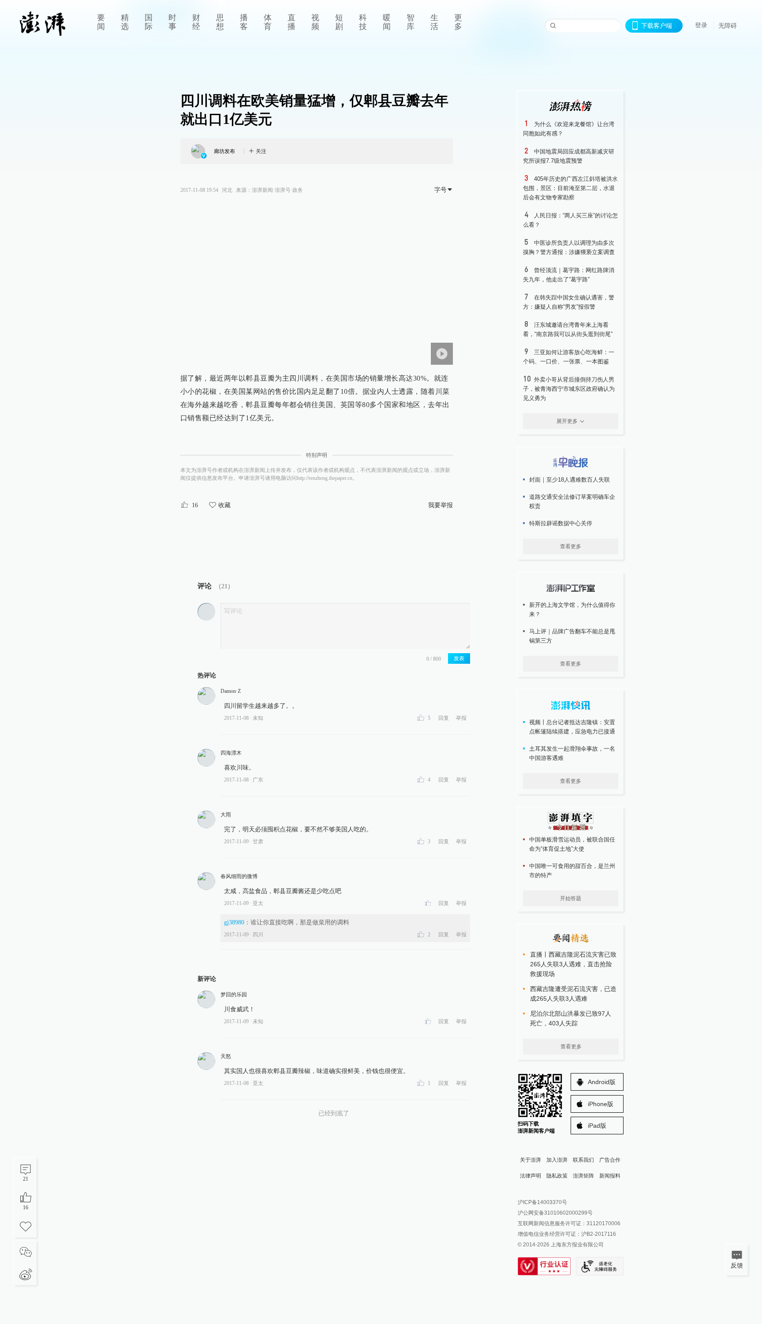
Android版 (602, 1081)
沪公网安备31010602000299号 (555, 1213)
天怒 (225, 1056)
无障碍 (727, 25)
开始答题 (570, 898)
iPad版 (597, 1125)
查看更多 (570, 546)
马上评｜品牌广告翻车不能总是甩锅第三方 (572, 636)
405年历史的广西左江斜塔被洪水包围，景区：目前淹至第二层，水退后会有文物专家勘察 (570, 188)
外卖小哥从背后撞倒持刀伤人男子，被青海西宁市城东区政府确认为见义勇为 (569, 388)
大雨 (225, 815)
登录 (701, 25)
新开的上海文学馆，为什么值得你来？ (572, 609)
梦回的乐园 (233, 994)
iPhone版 (600, 1103)
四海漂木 (231, 753)
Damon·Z (230, 691)
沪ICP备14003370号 (542, 1202)
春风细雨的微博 (239, 876)
